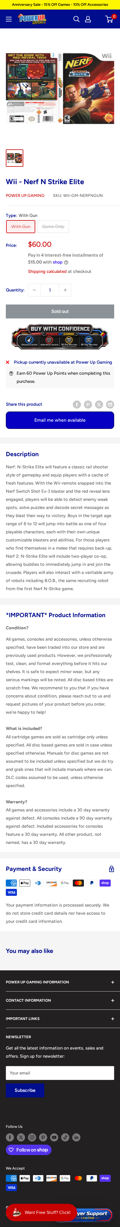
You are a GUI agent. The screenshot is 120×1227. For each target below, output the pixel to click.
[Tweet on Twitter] (99, 404)
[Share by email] (110, 404)
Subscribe (25, 1090)
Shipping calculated (47, 271)
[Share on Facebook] (77, 404)
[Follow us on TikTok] (65, 1137)
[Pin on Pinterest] (88, 404)
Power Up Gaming (25, 195)
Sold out (60, 311)
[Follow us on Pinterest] (43, 1137)
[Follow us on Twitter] (21, 1137)
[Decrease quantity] (34, 290)
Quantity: (15, 290)
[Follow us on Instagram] (32, 1137)
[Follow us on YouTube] (54, 1137)
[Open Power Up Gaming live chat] (83, 1215)
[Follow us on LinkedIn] (76, 1137)
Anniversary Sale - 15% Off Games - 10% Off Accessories (60, 4)
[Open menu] (9, 19)
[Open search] (76, 19)
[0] (109, 19)
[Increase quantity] (65, 290)
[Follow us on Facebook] (10, 1137)
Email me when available (60, 420)
